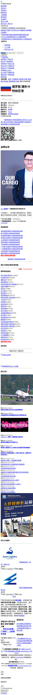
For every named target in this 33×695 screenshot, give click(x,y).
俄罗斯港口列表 (14, 81)
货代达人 (4, 8)
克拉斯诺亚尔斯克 (6, 322)
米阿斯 (3, 302)
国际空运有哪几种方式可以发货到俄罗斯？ (12, 409)
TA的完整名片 (5, 142)
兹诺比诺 (4, 304)
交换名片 (4, 10)
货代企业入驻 (8, 49)
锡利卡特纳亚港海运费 (8, 255)
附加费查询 (21, 628)
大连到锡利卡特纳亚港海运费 (10, 251)
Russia (10, 112)
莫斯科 (3, 280)
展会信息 (24, 626)
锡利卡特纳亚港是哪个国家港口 (20, 122)
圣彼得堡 (4, 282)
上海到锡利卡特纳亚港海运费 (10, 240)
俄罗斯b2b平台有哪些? (8, 492)
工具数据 (4, 15)
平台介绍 (21, 643)
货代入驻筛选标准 (26, 39)
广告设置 (19, 638)
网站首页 (4, 30)
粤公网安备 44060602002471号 (22, 651)
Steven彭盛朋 (4, 209)
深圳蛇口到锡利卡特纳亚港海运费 (12, 238)
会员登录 (7, 45)
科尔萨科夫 (4, 277)
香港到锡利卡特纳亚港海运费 (10, 253)
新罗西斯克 (4, 295)
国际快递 (4, 6)
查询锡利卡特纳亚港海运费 (16, 259)
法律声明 (25, 641)
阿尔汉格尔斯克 (6, 275)
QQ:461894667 (19, 657)
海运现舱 (29, 30)
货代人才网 (4, 21)
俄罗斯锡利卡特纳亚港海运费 (10, 124)
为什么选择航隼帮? (20, 37)
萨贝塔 (3, 315)
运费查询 (22, 30)
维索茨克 (4, 337)
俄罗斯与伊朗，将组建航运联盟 (11, 460)
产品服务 (4, 32)
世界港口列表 (23, 79)
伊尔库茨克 (4, 339)
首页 (9, 79)
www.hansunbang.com (24, 665)
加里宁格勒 (4, 286)
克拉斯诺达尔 (5, 317)
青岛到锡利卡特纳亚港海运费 (10, 242)
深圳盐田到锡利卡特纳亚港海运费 (12, 231)
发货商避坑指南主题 (22, 35)
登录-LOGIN (13, 351)
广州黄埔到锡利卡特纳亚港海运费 (12, 249)
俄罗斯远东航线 (13, 114)
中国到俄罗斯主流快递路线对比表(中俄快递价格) (13, 415)
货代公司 (16, 30)
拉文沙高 (4, 311)
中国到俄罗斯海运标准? (8, 468)
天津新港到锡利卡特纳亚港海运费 (12, 235)
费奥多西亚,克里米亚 (7, 297)
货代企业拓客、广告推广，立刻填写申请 (8, 631)
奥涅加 (3, 330)
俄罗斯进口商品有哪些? (8, 488)
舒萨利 (3, 306)
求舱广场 (10, 30)
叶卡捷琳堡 (4, 335)
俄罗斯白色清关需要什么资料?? (11, 484)
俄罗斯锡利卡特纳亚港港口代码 (15, 120)
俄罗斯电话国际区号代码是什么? (9, 442)
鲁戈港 (3, 293)
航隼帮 (11, 28)
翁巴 (2, 289)
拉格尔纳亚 (4, 333)
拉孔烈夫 (4, 328)
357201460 (4, 223)
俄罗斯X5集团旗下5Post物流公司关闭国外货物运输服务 (15, 447)
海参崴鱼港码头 (6, 313)
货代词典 (19, 624)
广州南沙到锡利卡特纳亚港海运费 (12, 246)
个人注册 (7, 47)
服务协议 (25, 638)
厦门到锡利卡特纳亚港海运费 (10, 233)
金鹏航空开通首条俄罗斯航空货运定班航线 (15, 472)
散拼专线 (4, 12)
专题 (26, 628)
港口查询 (18, 600)
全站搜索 (25, 624)
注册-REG (20, 351)
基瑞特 (3, 319)
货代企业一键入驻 (6, 23)
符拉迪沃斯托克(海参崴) (8, 284)
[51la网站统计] (17, 653)
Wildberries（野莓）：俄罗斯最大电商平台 (12, 437)
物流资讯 (4, 17)
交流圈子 (4, 19)
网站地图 (27, 643)
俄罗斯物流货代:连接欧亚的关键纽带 (13, 464)
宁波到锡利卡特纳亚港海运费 (10, 244)
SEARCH (3, 55)
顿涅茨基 (4, 308)
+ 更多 (14, 596)
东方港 (3, 291)
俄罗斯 (10, 109)
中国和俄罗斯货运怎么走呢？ (10, 480)
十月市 (3, 300)
